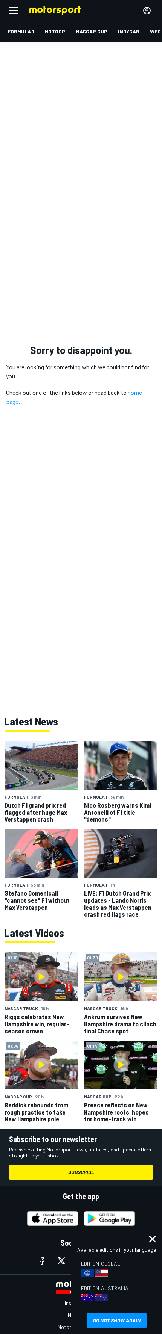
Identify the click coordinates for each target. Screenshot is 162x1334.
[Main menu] (14, 11)
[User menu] (146, 10)
